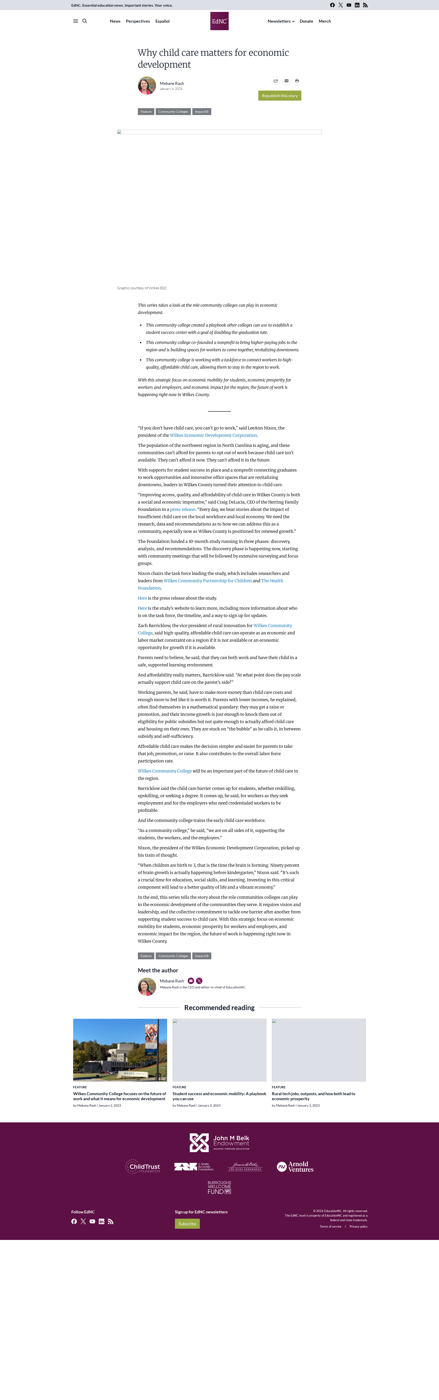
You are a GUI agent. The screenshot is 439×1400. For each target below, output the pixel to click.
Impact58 (202, 111)
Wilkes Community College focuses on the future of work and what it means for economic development (119, 1096)
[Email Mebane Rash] (191, 981)
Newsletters (279, 21)
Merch (325, 21)
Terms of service (330, 1226)
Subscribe (187, 1223)
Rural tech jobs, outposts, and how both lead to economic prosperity (313, 1096)
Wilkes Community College (165, 771)
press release (182, 509)
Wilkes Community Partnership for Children (208, 580)
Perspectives (138, 21)
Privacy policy (359, 1226)
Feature (146, 111)
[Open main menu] (75, 21)
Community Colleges (173, 111)
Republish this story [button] (280, 95)
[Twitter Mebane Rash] (199, 981)
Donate (306, 21)
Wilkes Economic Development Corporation (213, 435)
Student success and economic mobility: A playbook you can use (219, 1096)
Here (143, 598)
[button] (286, 80)
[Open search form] (84, 21)
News (115, 21)
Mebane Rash (172, 83)
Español (162, 21)
